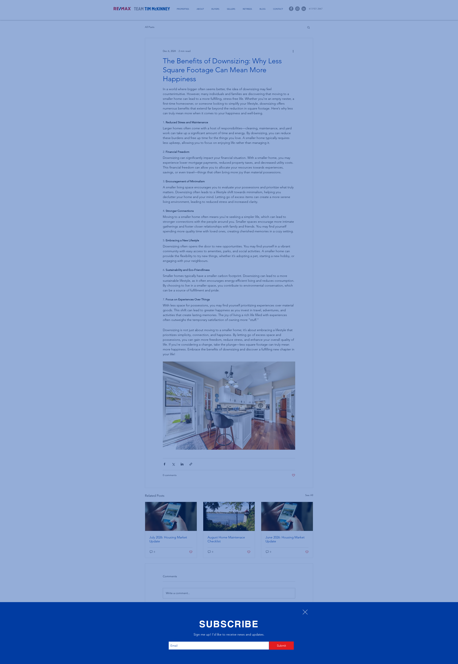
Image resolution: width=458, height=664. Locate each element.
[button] (305, 612)
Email (174, 638)
